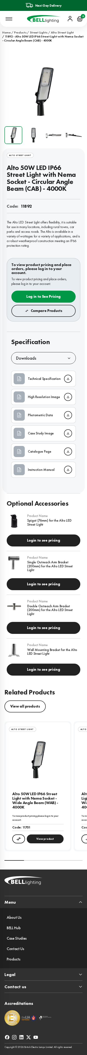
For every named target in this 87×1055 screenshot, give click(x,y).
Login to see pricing (43, 540)
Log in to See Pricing (43, 296)
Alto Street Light (62, 32)
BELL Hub (14, 927)
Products (20, 32)
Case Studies (17, 938)
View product (45, 839)
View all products (25, 706)
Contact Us (15, 948)
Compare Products (46, 310)
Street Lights (39, 32)
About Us (14, 917)
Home (6, 32)
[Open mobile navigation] (8, 18)
